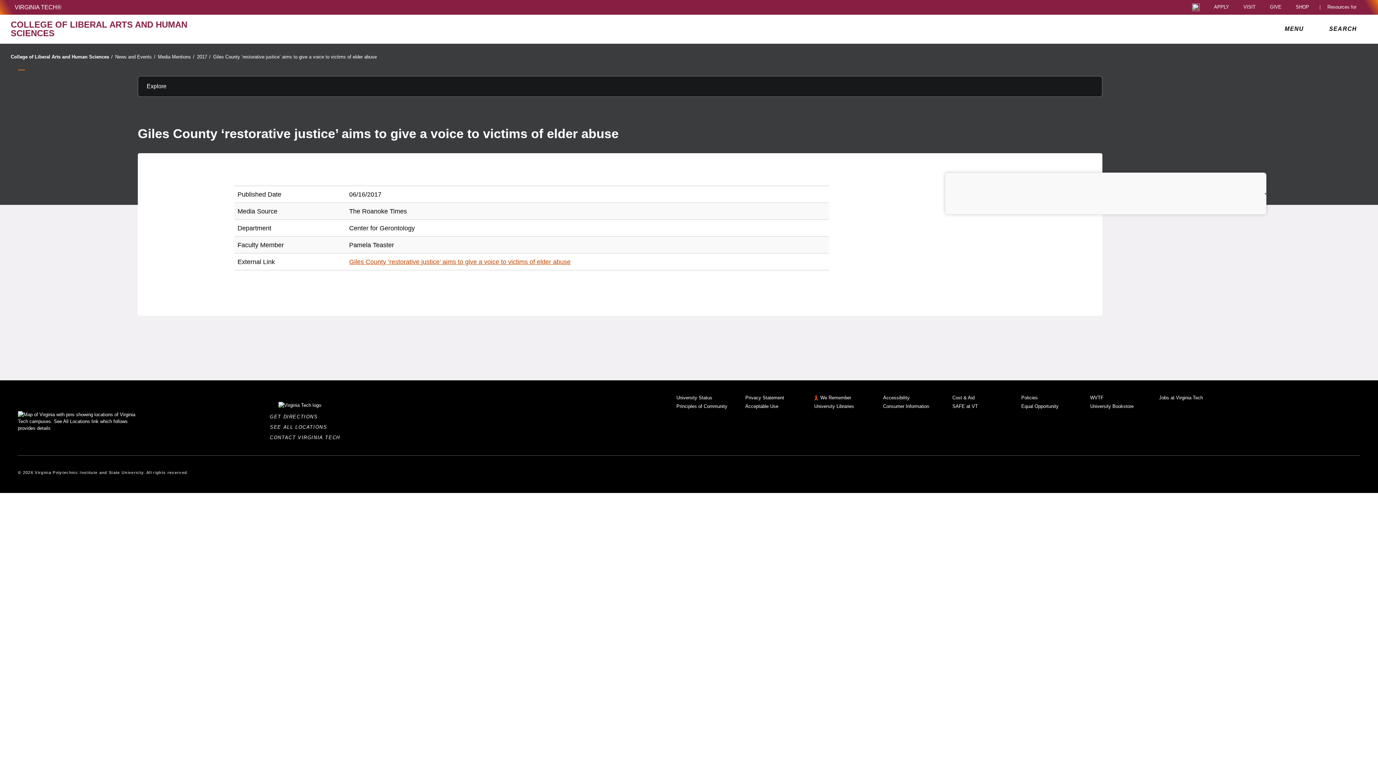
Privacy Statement (764, 397)
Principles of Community (701, 406)
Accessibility (896, 397)
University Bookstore (1112, 406)
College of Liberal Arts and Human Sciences (62, 57)
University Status (694, 397)
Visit (1249, 7)
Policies (1029, 397)
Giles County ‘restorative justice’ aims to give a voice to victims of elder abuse (295, 57)
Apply (1221, 7)
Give (1275, 7)
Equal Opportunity (1040, 406)
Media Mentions (176, 57)
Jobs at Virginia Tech (1181, 397)
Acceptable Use (761, 406)
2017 (204, 57)
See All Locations (300, 427)
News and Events (135, 57)
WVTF (1096, 397)
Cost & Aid (963, 397)
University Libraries (834, 406)
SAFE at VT (965, 406)
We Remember (835, 397)
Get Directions (296, 416)
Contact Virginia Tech (307, 437)
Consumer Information (906, 406)
